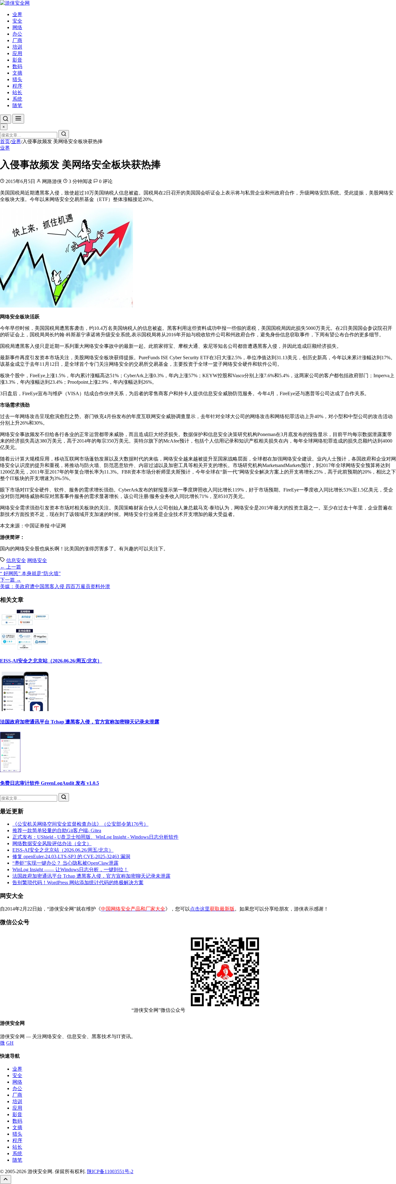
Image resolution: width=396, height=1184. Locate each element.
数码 (17, 66)
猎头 (17, 79)
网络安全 (37, 560)
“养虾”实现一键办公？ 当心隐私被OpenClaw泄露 (65, 863)
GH (10, 1043)
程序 (17, 86)
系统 (17, 99)
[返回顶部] (5, 1179)
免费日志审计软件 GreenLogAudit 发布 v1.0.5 (49, 783)
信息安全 (16, 560)
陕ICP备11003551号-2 (110, 1171)
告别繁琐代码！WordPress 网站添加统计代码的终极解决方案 (78, 882)
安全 (17, 21)
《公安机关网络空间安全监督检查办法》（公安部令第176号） (80, 824)
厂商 (17, 40)
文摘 (17, 73)
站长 (17, 92)
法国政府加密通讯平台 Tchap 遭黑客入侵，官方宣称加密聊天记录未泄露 (79, 721)
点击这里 (212, 908)
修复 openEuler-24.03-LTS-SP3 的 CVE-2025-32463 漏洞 (71, 856)
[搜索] (5, 119)
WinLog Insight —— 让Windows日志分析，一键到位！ (70, 869)
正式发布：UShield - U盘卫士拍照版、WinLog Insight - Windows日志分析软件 (95, 837)
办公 (17, 34)
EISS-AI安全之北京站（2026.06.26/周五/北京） (51, 660)
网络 (17, 27)
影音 (17, 60)
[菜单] (18, 119)
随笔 (17, 105)
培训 (17, 47)
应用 (17, 53)
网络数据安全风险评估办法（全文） (52, 843)
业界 (17, 14)
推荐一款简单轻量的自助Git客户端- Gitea (56, 830)
